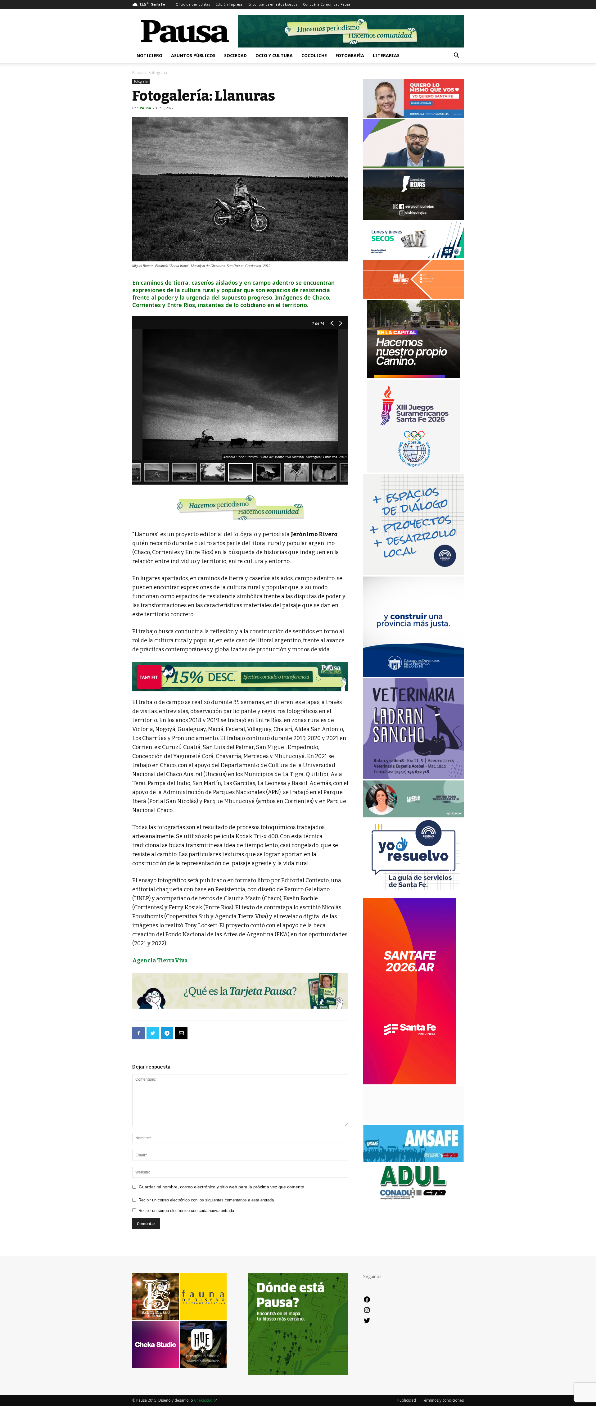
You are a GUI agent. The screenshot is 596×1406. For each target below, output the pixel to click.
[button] (456, 56)
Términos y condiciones (443, 1400)
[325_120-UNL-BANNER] (413, 1121)
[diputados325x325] (413, 675)
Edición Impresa (229, 4)
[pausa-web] (413, 297)
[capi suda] (409, 1083)
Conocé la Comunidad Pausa (326, 4)
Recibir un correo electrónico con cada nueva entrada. (186, 1210)
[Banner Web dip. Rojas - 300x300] (413, 218)
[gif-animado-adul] (413, 1199)
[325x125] (413, 116)
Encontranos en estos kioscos (272, 4)
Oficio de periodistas (193, 4)
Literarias (386, 55)
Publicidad (406, 1400)
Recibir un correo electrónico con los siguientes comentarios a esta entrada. (206, 1200)
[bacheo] (413, 376)
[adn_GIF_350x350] (413, 573)
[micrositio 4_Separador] (240, 507)
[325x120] (413, 257)
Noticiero (149, 55)
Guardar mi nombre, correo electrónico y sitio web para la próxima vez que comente (221, 1186)
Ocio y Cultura (274, 55)
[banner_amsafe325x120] (413, 1160)
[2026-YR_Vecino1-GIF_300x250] (413, 895)
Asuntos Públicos (193, 55)
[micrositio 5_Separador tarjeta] (240, 991)
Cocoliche (314, 55)
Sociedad (235, 55)
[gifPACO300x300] (413, 471)
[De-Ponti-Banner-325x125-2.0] (413, 816)
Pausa (137, 72)
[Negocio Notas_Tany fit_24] (240, 676)
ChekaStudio (205, 1400)
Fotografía (350, 55)
